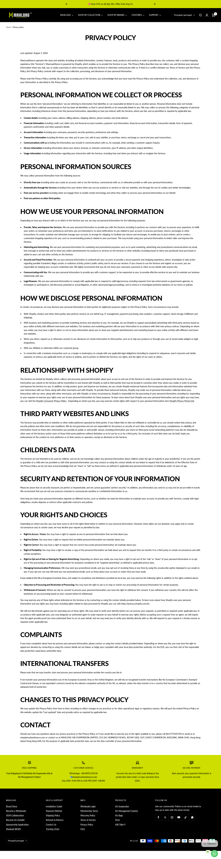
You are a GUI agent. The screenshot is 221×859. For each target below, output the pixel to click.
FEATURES (137, 15)
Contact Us (51, 824)
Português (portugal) (183, 15)
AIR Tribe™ (120, 824)
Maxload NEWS (13, 829)
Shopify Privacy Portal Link (181, 401)
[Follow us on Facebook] (158, 817)
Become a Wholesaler (16, 811)
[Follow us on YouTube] (178, 817)
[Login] (207, 15)
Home (8, 27)
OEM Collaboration (15, 815)
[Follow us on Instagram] (172, 817)
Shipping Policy (53, 815)
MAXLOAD (65, 15)
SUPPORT (154, 15)
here (59, 651)
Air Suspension (122, 806)
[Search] (200, 15)
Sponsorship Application (17, 824)
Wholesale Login (88, 806)
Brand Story (11, 806)
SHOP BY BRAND (116, 15)
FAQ (82, 829)
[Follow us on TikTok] (185, 817)
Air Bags (119, 815)
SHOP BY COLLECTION (89, 15)
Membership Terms (89, 811)
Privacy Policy (86, 824)
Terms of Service (88, 820)
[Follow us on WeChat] (192, 817)
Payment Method (54, 811)
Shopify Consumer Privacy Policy (51, 401)
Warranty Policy (87, 815)
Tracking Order (52, 829)
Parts (117, 820)
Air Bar (107, 4)
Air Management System (126, 811)
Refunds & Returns (54, 820)
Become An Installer (15, 820)
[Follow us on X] (165, 817)
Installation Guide (54, 806)
